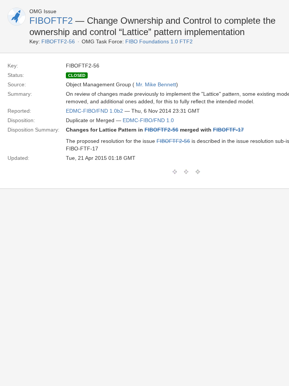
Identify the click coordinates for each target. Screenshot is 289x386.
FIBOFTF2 (51, 20)
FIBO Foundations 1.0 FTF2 (159, 41)
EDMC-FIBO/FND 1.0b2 (94, 111)
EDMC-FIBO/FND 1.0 (148, 120)
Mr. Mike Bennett (156, 84)
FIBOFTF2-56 (58, 41)
